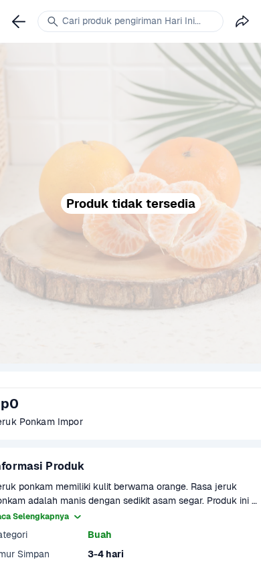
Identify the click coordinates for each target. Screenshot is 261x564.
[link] (19, 21)
